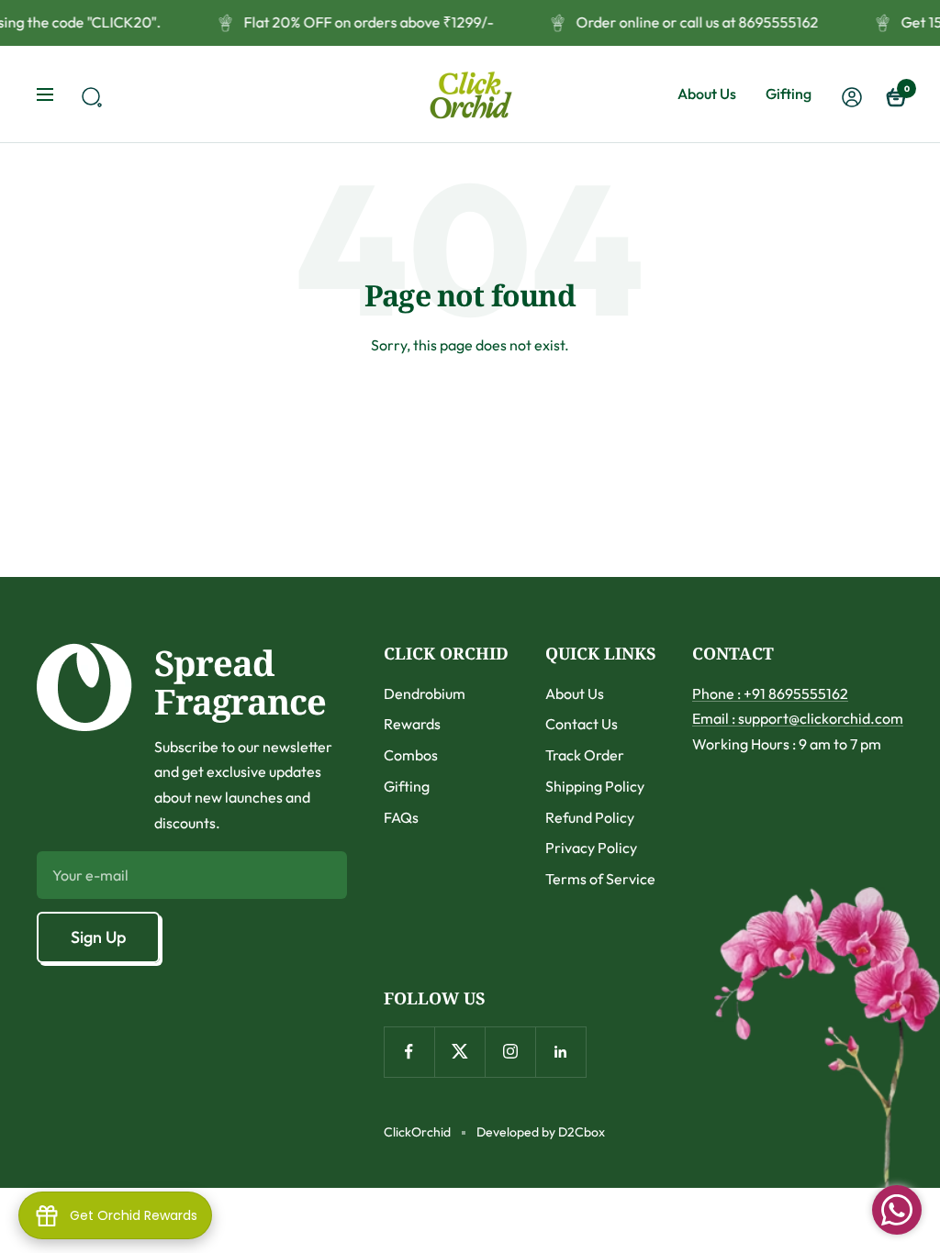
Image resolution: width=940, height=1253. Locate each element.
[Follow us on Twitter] (459, 1051)
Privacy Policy (591, 847)
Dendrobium (424, 693)
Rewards (412, 724)
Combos (411, 755)
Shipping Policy (594, 786)
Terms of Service (600, 879)
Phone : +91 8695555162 (770, 693)
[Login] (849, 94)
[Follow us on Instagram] (510, 1051)
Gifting (788, 93)
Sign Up (98, 937)
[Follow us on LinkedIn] (560, 1051)
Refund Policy (589, 817)
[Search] (89, 94)
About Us (706, 93)
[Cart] (894, 94)
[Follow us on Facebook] (409, 1051)
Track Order (584, 755)
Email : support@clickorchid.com (797, 718)
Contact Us (581, 724)
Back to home (470, 413)
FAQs (401, 817)
